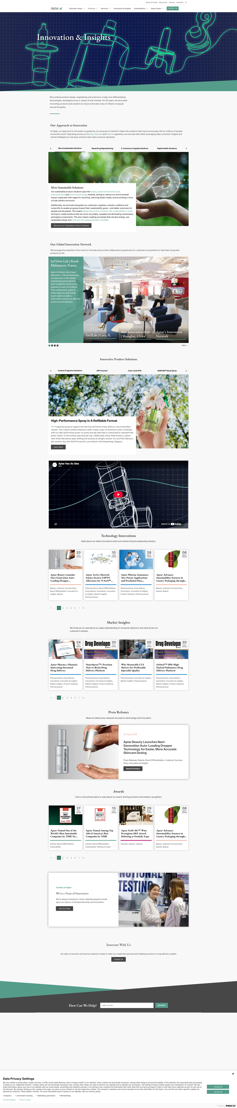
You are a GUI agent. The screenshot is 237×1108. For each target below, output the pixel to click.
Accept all (218, 1087)
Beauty (90, 134)
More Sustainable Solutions (70, 148)
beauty (93, 191)
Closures (98, 134)
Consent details (9, 1100)
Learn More (58, 447)
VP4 (53, 426)
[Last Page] (83, 608)
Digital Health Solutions (167, 148)
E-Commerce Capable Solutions (134, 148)
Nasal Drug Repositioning (102, 148)
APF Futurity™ (102, 371)
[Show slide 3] (55, 346)
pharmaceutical (58, 194)
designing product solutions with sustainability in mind (107, 211)
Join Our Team (64, 908)
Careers (172, 2)
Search (162, 1005)
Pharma (110, 134)
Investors (179, 2)
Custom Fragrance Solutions (70, 370)
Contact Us (173, 8)
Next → (185, 345)
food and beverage (78, 194)
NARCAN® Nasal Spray (167, 371)
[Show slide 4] (58, 346)
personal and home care (109, 191)
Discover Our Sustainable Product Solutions (71, 225)
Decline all (218, 1092)
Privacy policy (25, 1100)
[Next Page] (79, 608)
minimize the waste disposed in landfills (90, 220)
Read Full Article (133, 769)
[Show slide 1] (49, 346)
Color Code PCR (134, 371)
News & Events (152, 2)
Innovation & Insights (122, 8)
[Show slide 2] (52, 346)
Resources (163, 2)
